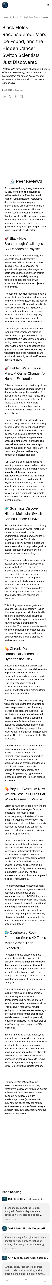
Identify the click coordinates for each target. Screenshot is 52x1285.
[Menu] (48, 5)
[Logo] (5, 5)
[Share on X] (10, 96)
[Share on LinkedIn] (21, 96)
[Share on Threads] (16, 96)
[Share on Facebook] (4, 96)
